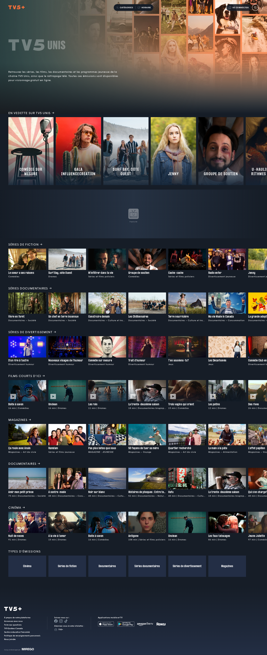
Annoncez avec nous (13, 621)
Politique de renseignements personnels (22, 636)
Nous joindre (10, 639)
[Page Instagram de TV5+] (61, 621)
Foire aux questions (13, 625)
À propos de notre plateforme (17, 618)
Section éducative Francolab (17, 632)
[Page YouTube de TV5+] (66, 621)
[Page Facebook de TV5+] (56, 621)
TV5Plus (16, 7)
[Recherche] (255, 7)
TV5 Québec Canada (13, 628)
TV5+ (60, 629)
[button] (124, 7)
